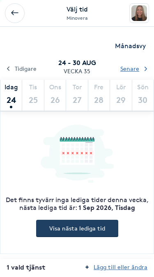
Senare (129, 68)
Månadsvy (130, 46)
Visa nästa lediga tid (77, 228)
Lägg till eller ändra (120, 266)
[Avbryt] (15, 13)
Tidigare (26, 68)
